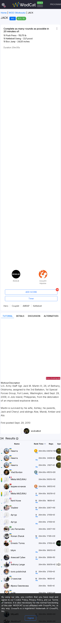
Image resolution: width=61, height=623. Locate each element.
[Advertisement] (30, 351)
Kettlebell (37, 306)
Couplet (15, 306)
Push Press (11, 35)
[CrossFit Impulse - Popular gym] (43, 271)
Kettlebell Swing (13, 38)
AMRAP (26, 306)
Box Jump (10, 41)
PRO (40, 6)
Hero (6, 306)
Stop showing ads (53, 378)
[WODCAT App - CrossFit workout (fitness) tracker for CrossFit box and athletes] (27, 4)
